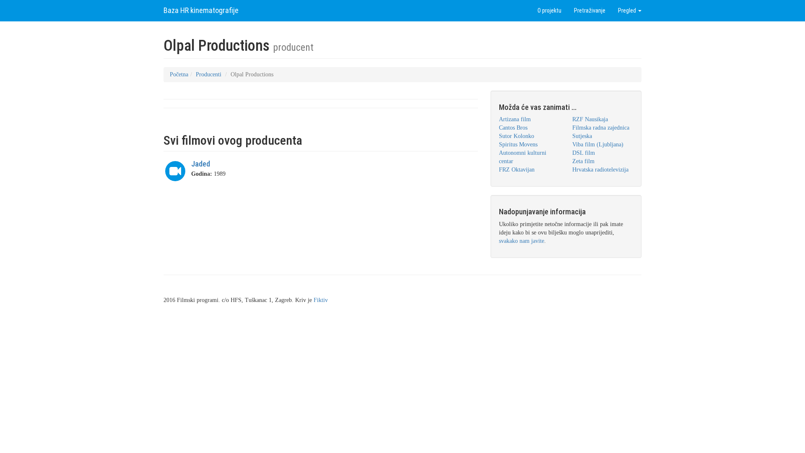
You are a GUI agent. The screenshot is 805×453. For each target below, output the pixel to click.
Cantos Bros (513, 128)
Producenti (208, 74)
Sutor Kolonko (516, 136)
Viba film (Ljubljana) (597, 144)
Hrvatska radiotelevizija (600, 170)
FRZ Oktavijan (517, 170)
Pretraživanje (589, 10)
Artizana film (515, 119)
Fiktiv (321, 300)
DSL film (583, 153)
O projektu (549, 10)
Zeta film (583, 161)
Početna (179, 74)
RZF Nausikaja (590, 119)
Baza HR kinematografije (201, 10)
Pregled (627, 10)
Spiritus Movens (518, 144)
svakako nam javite (521, 241)
